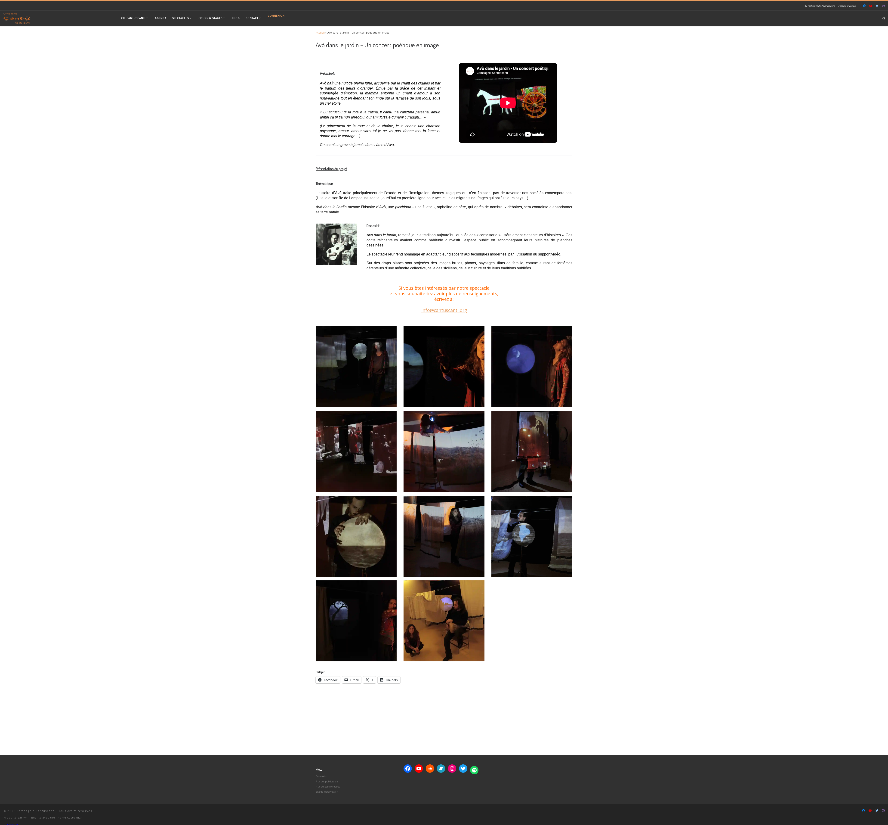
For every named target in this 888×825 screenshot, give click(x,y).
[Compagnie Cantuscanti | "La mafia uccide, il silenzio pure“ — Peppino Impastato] (17, 17)
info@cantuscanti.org (444, 310)
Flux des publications (327, 781)
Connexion (276, 15)
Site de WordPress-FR (327, 791)
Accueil (320, 32)
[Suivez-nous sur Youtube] (870, 6)
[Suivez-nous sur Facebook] (864, 6)
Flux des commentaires (328, 786)
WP (25, 817)
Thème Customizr (69, 817)
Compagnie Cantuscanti (36, 811)
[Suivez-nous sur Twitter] (877, 6)
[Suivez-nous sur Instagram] (883, 6)
